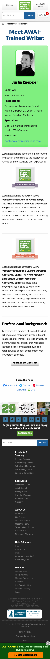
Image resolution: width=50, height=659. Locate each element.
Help (17, 546)
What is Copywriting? (24, 556)
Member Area (21, 571)
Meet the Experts (22, 520)
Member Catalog (22, 588)
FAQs (17, 553)
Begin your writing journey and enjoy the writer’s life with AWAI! (25, 429)
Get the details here (26, 654)
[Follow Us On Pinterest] (18, 419)
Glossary (19, 502)
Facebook (11, 385)
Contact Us (20, 549)
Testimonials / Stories (24, 527)
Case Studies (20, 531)
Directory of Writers (24, 534)
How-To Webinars (23, 495)
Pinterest (41, 385)
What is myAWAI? (22, 560)
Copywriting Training (24, 463)
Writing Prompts (22, 498)
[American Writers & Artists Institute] (25, 5)
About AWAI (20, 514)
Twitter (27, 385)
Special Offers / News (24, 473)
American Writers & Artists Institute (33, 625)
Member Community (24, 578)
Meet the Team (22, 524)
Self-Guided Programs (25, 466)
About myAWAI (21, 575)
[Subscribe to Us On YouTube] (37, 419)
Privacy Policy (25, 632)
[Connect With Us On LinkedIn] (25, 419)
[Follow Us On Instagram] (31, 419)
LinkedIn (21, 389)
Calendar (19, 582)
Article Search (21, 488)
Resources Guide (22, 485)
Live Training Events (23, 469)
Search (29, 15)
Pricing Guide (21, 491)
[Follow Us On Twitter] (12, 419)
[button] (9, 5)
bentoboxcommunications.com (23, 141)
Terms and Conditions (25, 636)
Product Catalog (22, 459)
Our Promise (20, 517)
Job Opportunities (23, 585)
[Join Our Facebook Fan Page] (5, 419)
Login (17, 592)
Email (34, 389)
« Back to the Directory (25, 362)
